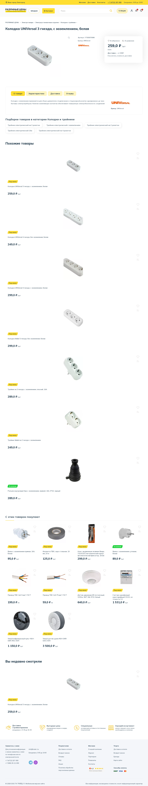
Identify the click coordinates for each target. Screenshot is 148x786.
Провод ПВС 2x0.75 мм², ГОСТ (55, 595)
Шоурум (34, 11)
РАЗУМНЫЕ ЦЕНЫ (12, 22)
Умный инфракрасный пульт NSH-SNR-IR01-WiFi (21, 640)
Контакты (101, 2)
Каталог (49, 11)
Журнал (91, 753)
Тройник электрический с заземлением (63, 125)
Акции (61, 764)
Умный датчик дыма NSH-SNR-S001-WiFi (55, 640)
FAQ (60, 760)
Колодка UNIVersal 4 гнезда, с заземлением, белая (27, 288)
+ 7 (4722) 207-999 (114, 2)
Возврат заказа (64, 753)
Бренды (116, 756)
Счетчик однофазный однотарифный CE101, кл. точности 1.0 (123, 597)
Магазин (82, 2)
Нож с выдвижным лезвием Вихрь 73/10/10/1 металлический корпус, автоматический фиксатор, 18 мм (91, 553)
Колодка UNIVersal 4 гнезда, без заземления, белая (28, 237)
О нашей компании (95, 749)
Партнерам (92, 756)
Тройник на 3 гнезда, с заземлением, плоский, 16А (27, 389)
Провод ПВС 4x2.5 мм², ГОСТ (19, 595)
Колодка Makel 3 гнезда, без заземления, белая (26, 339)
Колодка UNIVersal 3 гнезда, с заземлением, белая (27, 186)
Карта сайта (118, 760)
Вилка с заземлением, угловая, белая (125, 552)
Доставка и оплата (65, 749)
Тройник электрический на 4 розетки (55, 130)
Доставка (91, 2)
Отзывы (61, 756)
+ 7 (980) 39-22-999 (12, 763)
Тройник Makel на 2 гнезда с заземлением (24, 440)
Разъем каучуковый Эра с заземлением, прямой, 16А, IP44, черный (34, 491)
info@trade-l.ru (34, 749)
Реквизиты (92, 760)
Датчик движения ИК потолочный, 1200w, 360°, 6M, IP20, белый (91, 596)
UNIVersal (86, 41)
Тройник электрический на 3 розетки (24, 125)
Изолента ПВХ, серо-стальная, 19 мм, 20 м (56, 552)
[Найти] (111, 10)
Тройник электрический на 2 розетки (103, 125)
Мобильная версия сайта (35, 784)
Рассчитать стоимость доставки (120, 56)
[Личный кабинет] (131, 10)
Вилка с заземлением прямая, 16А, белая (21, 552)
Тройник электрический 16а (20, 130)
